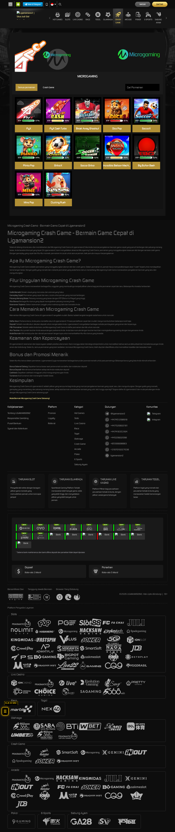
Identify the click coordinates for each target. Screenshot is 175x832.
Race (88, 19)
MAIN (30, 105)
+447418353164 (119, 431)
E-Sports (148, 19)
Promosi (52, 413)
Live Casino (78, 19)
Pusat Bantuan (14, 423)
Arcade (128, 19)
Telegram (156, 413)
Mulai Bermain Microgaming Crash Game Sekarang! (30, 398)
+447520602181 (119, 425)
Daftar (159, 4)
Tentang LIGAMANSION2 (19, 413)
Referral (51, 423)
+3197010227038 (120, 449)
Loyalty (51, 418)
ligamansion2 (117, 455)
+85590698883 (119, 443)
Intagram (156, 419)
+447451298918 (119, 419)
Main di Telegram (34, 4)
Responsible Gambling (18, 418)
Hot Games (57, 19)
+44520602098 (119, 437)
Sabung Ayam (158, 21)
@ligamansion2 (118, 413)
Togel (98, 19)
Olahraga (108, 19)
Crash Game (118, 21)
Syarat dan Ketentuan (18, 428)
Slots (67, 19)
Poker (138, 19)
